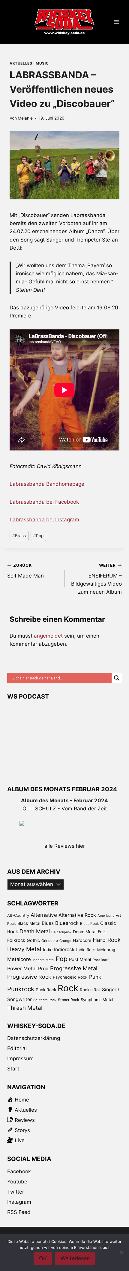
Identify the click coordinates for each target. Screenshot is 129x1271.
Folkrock (16, 940)
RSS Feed (19, 1212)
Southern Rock (44, 1000)
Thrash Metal (24, 1007)
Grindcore (49, 940)
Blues (48, 923)
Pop (38, 535)
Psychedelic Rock (70, 977)
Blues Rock (89, 924)
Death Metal (35, 931)
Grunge (65, 941)
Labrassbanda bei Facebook (44, 502)
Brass (19, 535)
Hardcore (82, 940)
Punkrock (20, 989)
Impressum (20, 1058)
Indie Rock (86, 949)
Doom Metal (84, 931)
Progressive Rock (29, 977)
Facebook (19, 1171)
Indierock (64, 949)
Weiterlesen (75, 1258)
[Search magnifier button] (117, 678)
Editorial (17, 1048)
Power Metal (22, 968)
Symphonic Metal (97, 999)
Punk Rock (46, 989)
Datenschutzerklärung (33, 1038)
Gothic (33, 940)
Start (13, 1069)
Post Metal (80, 959)
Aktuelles (21, 63)
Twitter (15, 1192)
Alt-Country (18, 915)
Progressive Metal (73, 968)
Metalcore (19, 959)
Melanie (25, 118)
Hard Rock (107, 940)
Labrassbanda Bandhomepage (47, 484)
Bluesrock (67, 923)
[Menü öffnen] (116, 22)
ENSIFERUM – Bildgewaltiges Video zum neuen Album (96, 579)
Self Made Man (25, 571)
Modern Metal (43, 960)
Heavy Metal (24, 949)
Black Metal (28, 923)
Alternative (44, 915)
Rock (68, 988)
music (42, 63)
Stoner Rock (68, 999)
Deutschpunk (61, 932)
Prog (43, 968)
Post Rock (101, 960)
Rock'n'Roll (90, 989)
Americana (106, 915)
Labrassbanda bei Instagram (44, 520)
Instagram (19, 1202)
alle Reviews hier (64, 846)
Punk (95, 977)
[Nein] (121, 1252)
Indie (47, 949)
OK (43, 1258)
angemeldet (48, 636)
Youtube (17, 1182)
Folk (102, 931)
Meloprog (106, 949)
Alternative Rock (77, 915)
